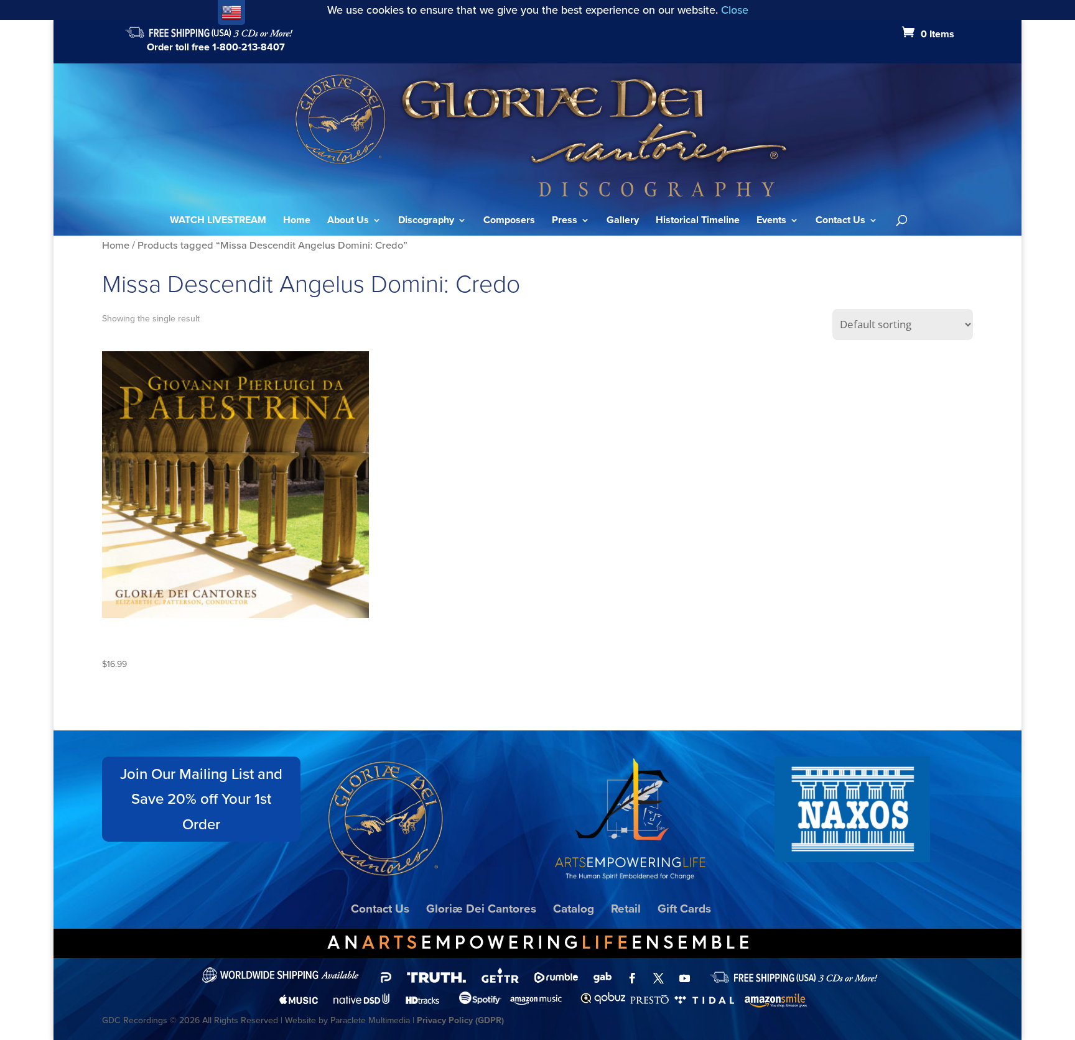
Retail (626, 909)
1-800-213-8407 (248, 47)
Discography (426, 221)
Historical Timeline (698, 221)
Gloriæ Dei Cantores (481, 909)
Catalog (573, 909)
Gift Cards (684, 909)
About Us (348, 221)
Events (771, 221)
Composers (509, 221)
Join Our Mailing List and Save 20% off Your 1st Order (201, 799)
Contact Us (840, 221)
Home (296, 221)
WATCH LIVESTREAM (218, 221)
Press (564, 221)
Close (734, 10)
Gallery (623, 221)
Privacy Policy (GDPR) (460, 1020)
